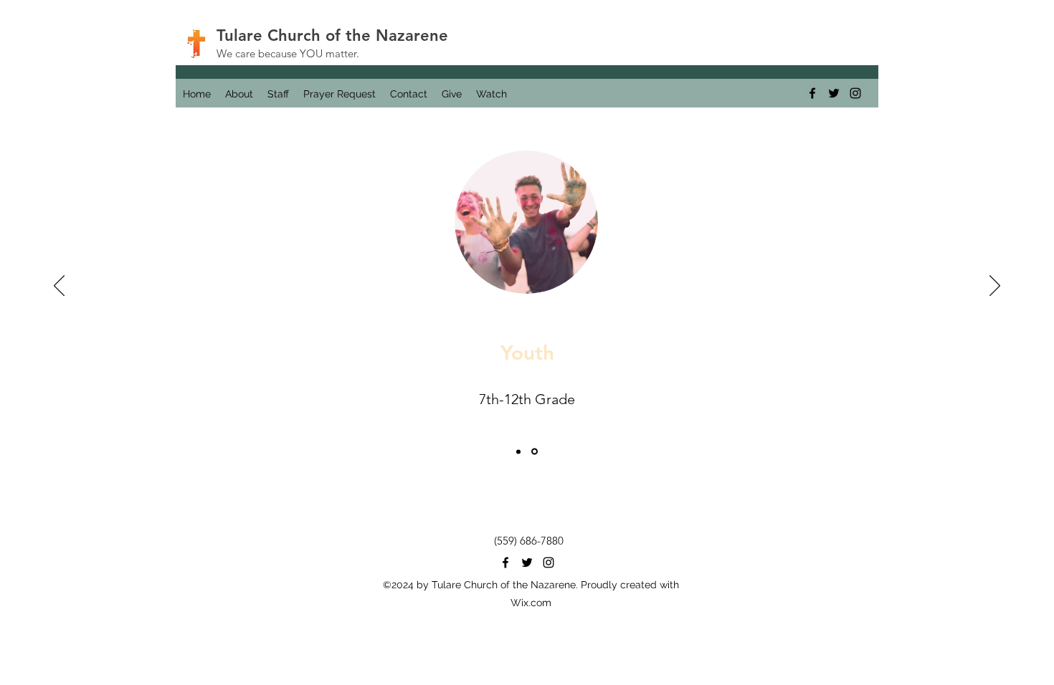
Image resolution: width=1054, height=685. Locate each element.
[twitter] (834, 93)
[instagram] (855, 93)
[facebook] (812, 93)
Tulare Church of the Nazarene (332, 35)
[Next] (994, 286)
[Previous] (59, 286)
